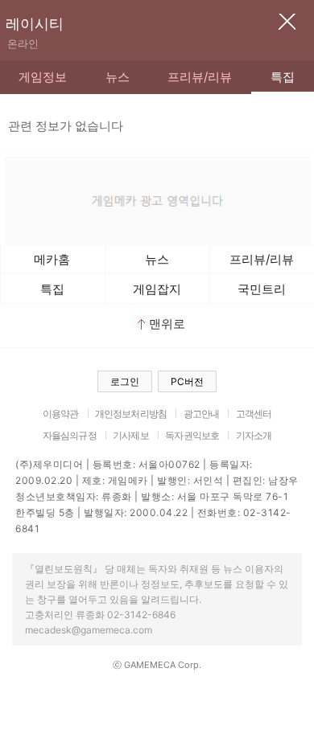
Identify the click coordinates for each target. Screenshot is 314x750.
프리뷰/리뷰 (199, 76)
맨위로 (167, 323)
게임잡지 (157, 289)
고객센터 (254, 414)
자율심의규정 (70, 435)
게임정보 (43, 76)
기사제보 (131, 435)
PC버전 (187, 381)
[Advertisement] (157, 198)
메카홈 (52, 259)
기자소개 (254, 435)
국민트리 (262, 289)
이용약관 (61, 414)
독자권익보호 (192, 435)
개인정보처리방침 (131, 414)
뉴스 (117, 76)
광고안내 (202, 414)
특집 (283, 76)
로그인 (124, 381)
